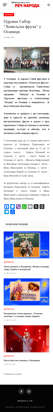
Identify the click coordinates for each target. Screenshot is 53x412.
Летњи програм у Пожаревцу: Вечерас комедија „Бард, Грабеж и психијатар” (26, 268)
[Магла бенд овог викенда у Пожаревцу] (26, 338)
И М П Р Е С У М (24, 400)
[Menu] (5, 4)
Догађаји (9, 15)
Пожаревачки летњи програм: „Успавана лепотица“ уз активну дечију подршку (23, 315)
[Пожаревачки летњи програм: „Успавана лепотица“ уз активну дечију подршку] (26, 291)
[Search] (48, 4)
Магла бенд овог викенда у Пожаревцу (22, 360)
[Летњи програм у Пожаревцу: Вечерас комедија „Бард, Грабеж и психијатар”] (26, 244)
